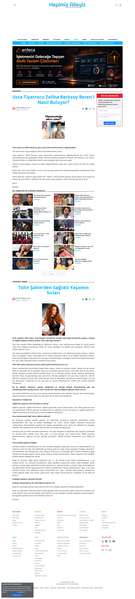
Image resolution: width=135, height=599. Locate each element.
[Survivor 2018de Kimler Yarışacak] (22, 263)
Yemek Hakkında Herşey (41, 551)
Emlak (14, 541)
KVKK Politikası (62, 588)
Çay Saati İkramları (40, 541)
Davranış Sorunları (84, 518)
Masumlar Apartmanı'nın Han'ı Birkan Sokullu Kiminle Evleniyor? (83, 210)
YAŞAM (75, 39)
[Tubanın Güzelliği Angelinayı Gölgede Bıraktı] (64, 263)
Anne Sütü (60, 518)
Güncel (14, 546)
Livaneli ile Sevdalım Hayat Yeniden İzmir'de (41, 222)
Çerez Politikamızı (12, 592)
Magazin (14, 543)
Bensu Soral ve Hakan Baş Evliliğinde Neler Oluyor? (83, 234)
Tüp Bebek (37, 532)
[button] (14, 5)
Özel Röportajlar (16, 553)
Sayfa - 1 (53, 273)
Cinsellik (37, 525)
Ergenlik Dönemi (83, 522)
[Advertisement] (67, 24)
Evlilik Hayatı (15, 518)
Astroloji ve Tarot (17, 556)
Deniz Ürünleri (39, 571)
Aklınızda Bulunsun (17, 548)
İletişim (47, 588)
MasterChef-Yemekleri (41, 576)
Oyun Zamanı (60, 530)
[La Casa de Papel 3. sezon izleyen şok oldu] (22, 238)
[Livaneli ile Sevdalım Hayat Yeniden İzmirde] (22, 225)
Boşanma (15, 525)
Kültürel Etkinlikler (17, 551)
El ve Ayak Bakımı (61, 553)
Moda (58, 556)
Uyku (58, 525)
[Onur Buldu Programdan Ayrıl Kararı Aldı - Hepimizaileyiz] (64, 199)
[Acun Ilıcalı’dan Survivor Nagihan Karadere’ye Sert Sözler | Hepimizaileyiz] (22, 199)
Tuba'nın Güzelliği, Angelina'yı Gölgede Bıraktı (83, 260)
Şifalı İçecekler (38, 568)
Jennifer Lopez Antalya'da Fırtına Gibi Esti (83, 222)
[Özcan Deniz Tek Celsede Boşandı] (22, 251)
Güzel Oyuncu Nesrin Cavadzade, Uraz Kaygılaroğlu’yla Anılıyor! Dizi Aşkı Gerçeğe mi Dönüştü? (42, 210)
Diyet (103, 520)
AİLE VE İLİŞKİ (22, 39)
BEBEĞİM (46, 39)
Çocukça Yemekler (40, 566)
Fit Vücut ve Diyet (62, 551)
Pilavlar (37, 556)
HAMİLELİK (35, 39)
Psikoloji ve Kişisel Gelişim (109, 522)
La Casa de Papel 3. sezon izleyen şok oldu (41, 234)
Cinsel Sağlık (105, 528)
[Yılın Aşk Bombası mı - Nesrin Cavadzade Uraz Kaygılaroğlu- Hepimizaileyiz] (22, 212)
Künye (42, 588)
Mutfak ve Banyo (84, 548)
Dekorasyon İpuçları (84, 553)
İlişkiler (14, 520)
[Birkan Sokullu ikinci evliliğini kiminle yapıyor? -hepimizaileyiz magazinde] (64, 212)
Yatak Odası (82, 546)
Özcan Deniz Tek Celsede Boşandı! (41, 247)
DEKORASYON (112, 39)
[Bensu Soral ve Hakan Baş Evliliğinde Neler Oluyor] (64, 238)
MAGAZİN (36, 199)
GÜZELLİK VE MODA (97, 39)
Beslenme (37, 522)
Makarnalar (38, 561)
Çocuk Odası (82, 543)
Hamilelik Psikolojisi (40, 530)
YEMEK (84, 39)
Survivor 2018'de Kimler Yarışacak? (40, 260)
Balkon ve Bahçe (83, 551)
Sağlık (58, 522)
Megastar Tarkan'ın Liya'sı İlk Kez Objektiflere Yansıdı (84, 247)
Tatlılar (36, 548)
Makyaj (59, 548)
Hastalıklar (104, 518)
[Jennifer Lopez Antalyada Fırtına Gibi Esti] (64, 225)
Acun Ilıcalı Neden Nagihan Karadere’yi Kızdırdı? (41, 196)
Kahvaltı (37, 546)
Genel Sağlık (105, 525)
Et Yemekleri (38, 543)
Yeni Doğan (60, 520)
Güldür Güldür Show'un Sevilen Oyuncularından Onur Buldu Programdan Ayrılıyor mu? (84, 197)
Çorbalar (37, 563)
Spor (36, 528)
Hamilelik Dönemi (39, 515)
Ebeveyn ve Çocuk (17, 522)
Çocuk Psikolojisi (83, 528)
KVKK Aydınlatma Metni (73, 588)
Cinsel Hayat (15, 515)
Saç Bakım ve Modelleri (63, 543)
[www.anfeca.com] (67, 67)
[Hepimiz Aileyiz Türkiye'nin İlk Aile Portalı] (67, 5)
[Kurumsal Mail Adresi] (103, 550)
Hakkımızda (35, 588)
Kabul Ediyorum (17, 595)
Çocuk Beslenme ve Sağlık (86, 520)
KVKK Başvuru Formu (87, 588)
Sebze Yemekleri (39, 553)
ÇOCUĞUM (56, 39)
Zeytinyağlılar (38, 558)
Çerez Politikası (98, 588)
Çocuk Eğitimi (83, 525)
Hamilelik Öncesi (39, 518)
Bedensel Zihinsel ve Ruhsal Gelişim (66, 515)
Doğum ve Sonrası (40, 520)
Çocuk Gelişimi (83, 530)
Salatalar (37, 573)
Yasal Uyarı (53, 588)
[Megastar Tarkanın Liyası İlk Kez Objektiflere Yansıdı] (64, 251)
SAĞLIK (66, 39)
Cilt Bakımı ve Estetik (62, 546)
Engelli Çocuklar (83, 515)
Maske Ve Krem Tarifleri (63, 541)
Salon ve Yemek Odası (85, 541)
